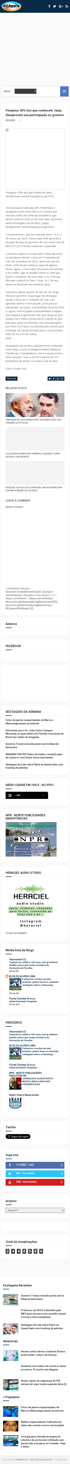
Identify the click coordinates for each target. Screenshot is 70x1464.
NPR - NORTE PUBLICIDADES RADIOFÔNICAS (25, 1074)
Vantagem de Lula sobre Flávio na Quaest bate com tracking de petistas (33, 421)
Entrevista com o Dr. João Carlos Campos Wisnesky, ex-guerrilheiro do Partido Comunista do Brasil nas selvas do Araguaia (35, 733)
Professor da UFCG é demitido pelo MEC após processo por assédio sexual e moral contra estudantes (43, 1313)
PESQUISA (11, 379)
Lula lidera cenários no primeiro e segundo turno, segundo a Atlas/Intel (33, 455)
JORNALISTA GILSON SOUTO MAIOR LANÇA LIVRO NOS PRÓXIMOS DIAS (37, 1081)
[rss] (67, 6)
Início (7, 91)
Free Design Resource (41, 1459)
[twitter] (54, 6)
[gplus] (60, 6)
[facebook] (49, 6)
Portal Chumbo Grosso (22, 998)
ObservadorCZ (17, 959)
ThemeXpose (21, 1459)
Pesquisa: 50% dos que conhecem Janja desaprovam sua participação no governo (34, 489)
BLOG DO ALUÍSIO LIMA (22, 976)
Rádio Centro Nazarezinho (24, 1095)
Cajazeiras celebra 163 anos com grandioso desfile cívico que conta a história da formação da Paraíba (33, 965)
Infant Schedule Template (23, 1001)
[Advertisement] (35, 49)
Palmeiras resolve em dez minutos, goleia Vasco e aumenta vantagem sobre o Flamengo (40, 982)
